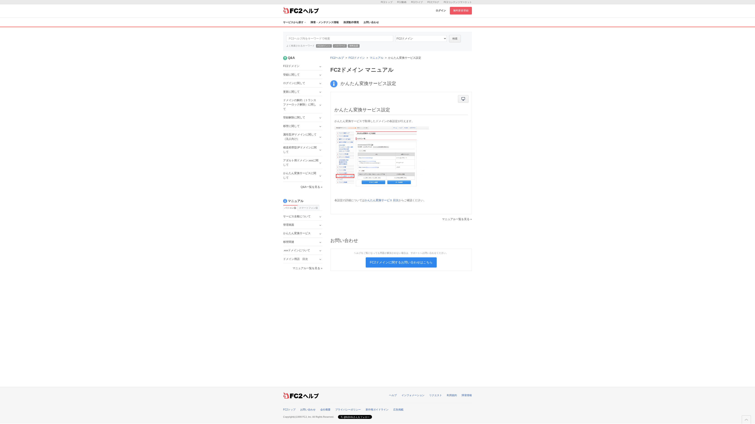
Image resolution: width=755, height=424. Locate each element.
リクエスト (435, 395)
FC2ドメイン (357, 57)
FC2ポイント (324, 46)
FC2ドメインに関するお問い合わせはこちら (401, 262)
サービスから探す (293, 22)
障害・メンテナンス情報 (325, 22)
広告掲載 (398, 409)
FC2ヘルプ (337, 57)
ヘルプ (393, 395)
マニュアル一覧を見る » (457, 219)
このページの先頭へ (746, 420)
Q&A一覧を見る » (311, 186)
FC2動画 (401, 2)
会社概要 (325, 409)
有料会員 (353, 46)
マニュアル (376, 57)
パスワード (339, 46)
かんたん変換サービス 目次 (382, 200)
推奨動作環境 (351, 22)
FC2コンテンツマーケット (458, 2)
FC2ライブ (417, 2)
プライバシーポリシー (348, 409)
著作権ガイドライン (377, 409)
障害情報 (467, 395)
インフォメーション (412, 395)
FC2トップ (386, 2)
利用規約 (452, 395)
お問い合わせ (371, 22)
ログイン (441, 10)
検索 (455, 38)
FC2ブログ (433, 2)
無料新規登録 (461, 10)
